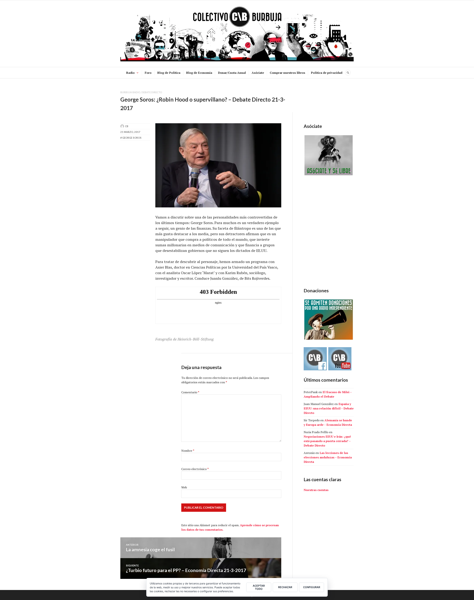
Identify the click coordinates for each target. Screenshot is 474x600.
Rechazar (285, 587)
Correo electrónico (195, 469)
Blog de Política (168, 73)
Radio (130, 73)
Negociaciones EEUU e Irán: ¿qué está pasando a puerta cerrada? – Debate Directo (327, 440)
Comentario (190, 392)
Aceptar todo (259, 587)
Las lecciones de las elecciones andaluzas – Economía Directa (328, 457)
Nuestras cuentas (316, 490)
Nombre (187, 451)
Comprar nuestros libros (287, 73)
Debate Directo (151, 92)
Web (184, 487)
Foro (148, 73)
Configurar (311, 587)
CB (126, 126)
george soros (131, 137)
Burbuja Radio (130, 92)
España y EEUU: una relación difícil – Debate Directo (329, 408)
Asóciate (258, 73)
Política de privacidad (326, 73)
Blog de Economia (199, 73)
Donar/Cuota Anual (232, 73)
